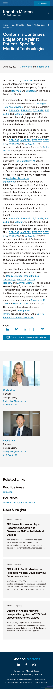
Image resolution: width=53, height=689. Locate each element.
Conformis (26, 80)
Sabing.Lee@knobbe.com (15, 451)
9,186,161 (19, 114)
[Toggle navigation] (5, 3)
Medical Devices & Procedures (19, 502)
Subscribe (42, 3)
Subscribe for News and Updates (28, 337)
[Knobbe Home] (26, 659)
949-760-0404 (10, 404)
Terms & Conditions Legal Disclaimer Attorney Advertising (26, 682)
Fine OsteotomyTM (25, 161)
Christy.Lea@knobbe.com (15, 401)
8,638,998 (13, 143)
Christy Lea (26, 66)
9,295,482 (26, 110)
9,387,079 (25, 140)
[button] (48, 13)
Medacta (21, 279)
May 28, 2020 (20, 303)
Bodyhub (16, 91)
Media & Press (32, 671)
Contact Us (19, 671)
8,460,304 (14, 110)
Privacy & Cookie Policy (22, 674)
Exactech (31, 91)
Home (5, 25)
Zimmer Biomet (25, 283)
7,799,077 (37, 140)
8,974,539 (14, 140)
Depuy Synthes (14, 276)
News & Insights (17, 25)
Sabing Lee (43, 66)
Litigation (8, 492)
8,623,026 (38, 110)
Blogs (29, 25)
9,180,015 (29, 143)
